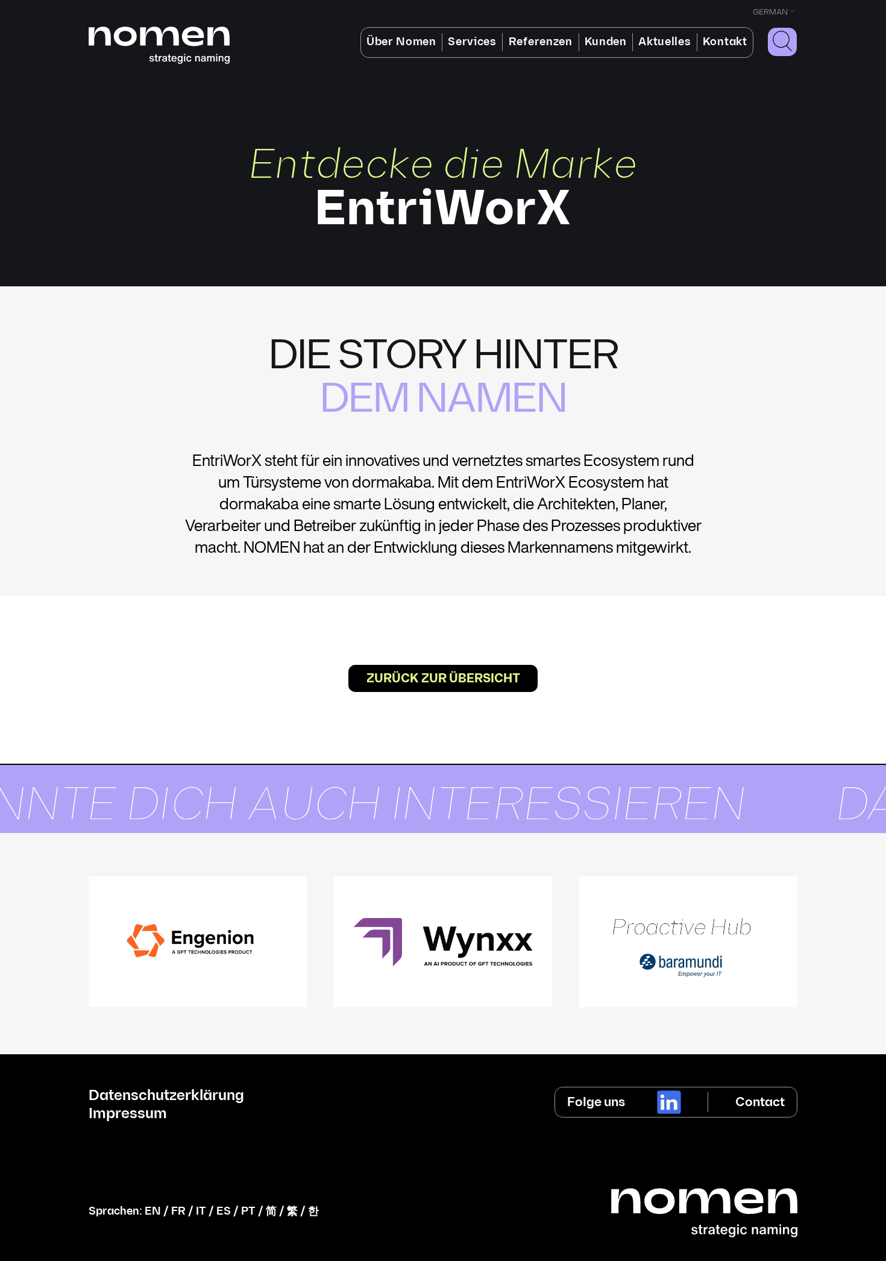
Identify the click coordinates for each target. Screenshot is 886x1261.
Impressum (128, 1113)
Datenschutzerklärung (166, 1095)
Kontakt (725, 42)
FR (178, 1211)
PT (248, 1211)
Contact (760, 1102)
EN (153, 1211)
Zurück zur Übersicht (443, 678)
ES (223, 1211)
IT (201, 1211)
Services (472, 42)
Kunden (606, 42)
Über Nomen (401, 42)
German (770, 12)
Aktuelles (664, 42)
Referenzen (541, 42)
